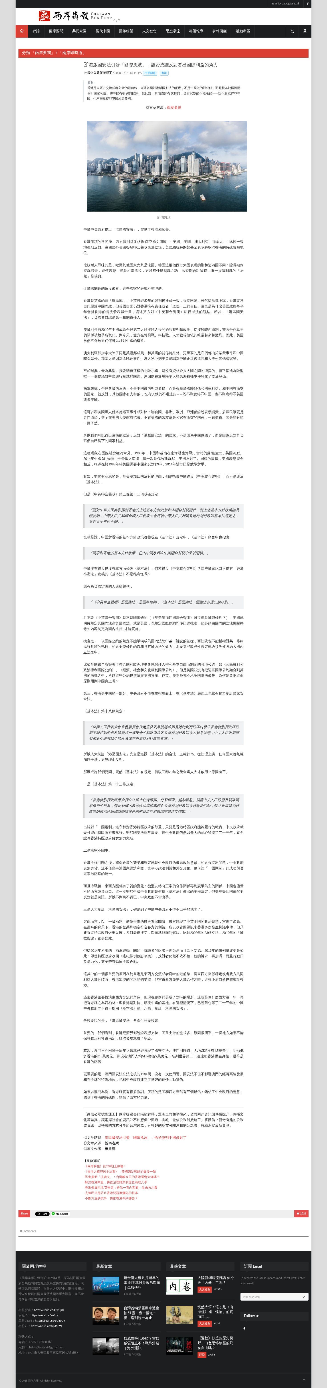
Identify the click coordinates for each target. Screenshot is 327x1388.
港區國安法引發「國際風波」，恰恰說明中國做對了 (146, 1138)
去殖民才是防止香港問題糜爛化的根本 (111, 1193)
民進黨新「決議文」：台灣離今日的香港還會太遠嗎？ (122, 1177)
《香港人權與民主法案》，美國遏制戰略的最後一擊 (120, 1172)
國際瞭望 (126, 31)
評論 (36, 31)
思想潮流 (173, 31)
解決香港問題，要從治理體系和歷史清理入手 (116, 1182)
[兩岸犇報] (163, 16)
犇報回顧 (219, 31)
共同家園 (79, 31)
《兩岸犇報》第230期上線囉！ (105, 1166)
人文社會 (149, 31)
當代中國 (103, 31)
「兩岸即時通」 (72, 53)
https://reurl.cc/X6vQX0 (49, 1310)
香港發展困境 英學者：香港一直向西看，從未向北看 (121, 1188)
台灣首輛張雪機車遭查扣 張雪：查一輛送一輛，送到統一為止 (141, 1313)
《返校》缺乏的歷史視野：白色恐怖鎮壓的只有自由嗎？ (215, 1343)
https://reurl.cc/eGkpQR (50, 1321)
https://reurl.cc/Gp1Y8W (46, 1326)
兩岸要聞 (56, 31)
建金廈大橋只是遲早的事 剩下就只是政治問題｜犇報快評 (142, 1283)
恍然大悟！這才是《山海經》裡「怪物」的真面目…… (215, 1312)
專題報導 (196, 31)
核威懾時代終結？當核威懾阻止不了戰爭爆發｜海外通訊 (141, 1343)
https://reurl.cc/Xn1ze (44, 1315)
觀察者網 (174, 108)
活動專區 (243, 31)
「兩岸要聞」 (43, 53)
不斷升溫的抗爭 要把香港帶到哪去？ (111, 1198)
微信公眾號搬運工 (100, 73)
